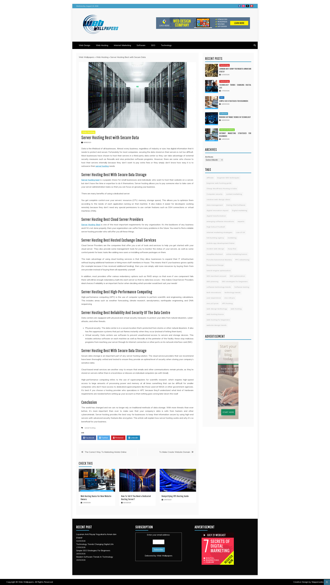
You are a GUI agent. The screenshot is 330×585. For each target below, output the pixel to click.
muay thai (232, 249)
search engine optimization (219, 270)
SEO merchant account (216, 276)
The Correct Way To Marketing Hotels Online (105, 452)
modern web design (215, 249)
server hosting (90, 428)
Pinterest (251, 6)
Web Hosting (102, 45)
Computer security (214, 194)
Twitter (247, 6)
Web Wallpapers (86, 57)
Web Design (84, 45)
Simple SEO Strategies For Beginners (233, 101)
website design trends (216, 325)
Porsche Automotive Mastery (219, 260)
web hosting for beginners (218, 320)
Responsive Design (215, 265)
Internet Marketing (122, 45)
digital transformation (216, 216)
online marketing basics (236, 254)
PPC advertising (242, 260)
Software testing (241, 287)
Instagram (243, 6)
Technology (166, 45)
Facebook (239, 6)
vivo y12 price (212, 303)
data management (215, 205)
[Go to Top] (327, 582)
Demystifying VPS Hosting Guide (175, 496)
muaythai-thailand (215, 254)
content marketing (234, 194)
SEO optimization (237, 276)
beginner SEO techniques (228, 178)
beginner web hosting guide (219, 183)
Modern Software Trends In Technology (235, 117)
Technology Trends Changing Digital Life (95, 544)
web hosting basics (215, 314)
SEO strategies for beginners (235, 281)
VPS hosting (227, 303)
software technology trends (219, 287)
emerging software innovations (220, 221)
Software (141, 45)
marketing (232, 238)
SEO (153, 45)
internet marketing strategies (219, 232)
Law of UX (240, 232)
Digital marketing (239, 210)
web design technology (217, 309)
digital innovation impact (217, 210)
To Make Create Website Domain (174, 452)
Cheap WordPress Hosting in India (222, 188)
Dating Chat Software (235, 205)
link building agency (215, 238)
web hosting (236, 309)
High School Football (216, 227)
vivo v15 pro (229, 298)
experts (241, 221)
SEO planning (212, 281)
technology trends (233, 292)
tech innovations (214, 292)
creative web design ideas (218, 199)
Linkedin (134, 437)
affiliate (210, 178)
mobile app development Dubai (220, 243)
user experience (214, 298)
